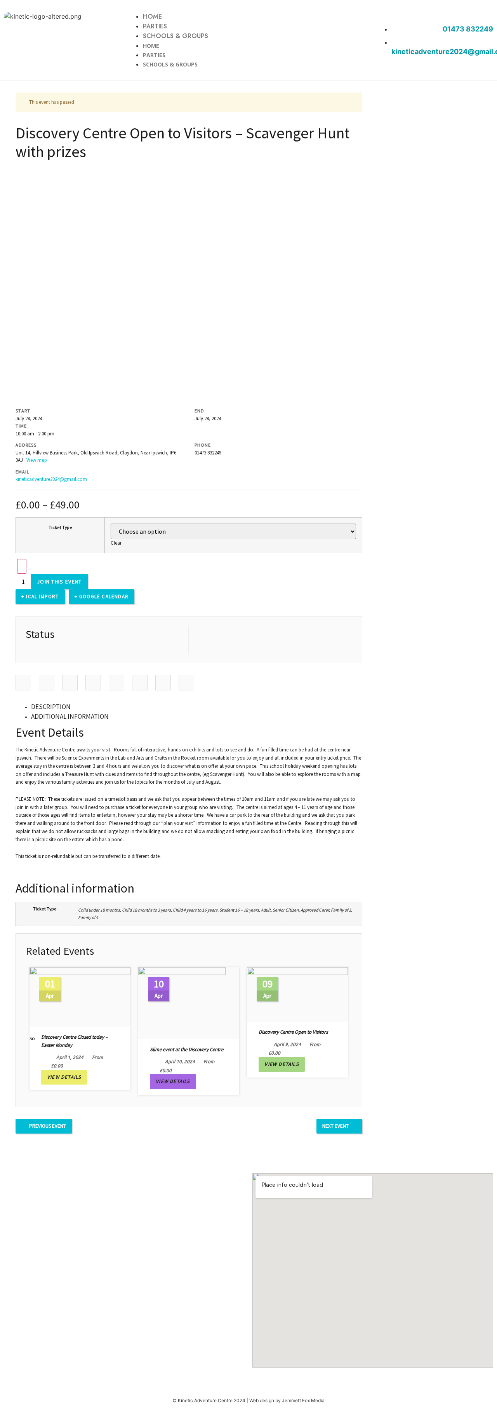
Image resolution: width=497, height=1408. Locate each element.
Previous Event (47, 1126)
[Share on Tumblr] (93, 683)
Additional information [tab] (70, 716)
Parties (155, 26)
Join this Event (59, 581)
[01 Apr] (80, 971)
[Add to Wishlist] (21, 566)
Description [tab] (51, 706)
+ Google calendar (102, 596)
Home (152, 16)
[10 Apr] (182, 971)
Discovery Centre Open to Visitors (293, 1032)
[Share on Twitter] (47, 683)
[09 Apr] (297, 971)
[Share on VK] (140, 683)
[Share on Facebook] (23, 683)
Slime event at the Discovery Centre (186, 1049)
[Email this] (163, 683)
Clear (116, 543)
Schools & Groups (175, 35)
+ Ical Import (40, 596)
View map (37, 460)
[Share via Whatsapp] (186, 683)
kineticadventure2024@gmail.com (51, 479)
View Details (64, 1077)
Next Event (335, 1126)
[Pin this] (116, 683)
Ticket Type (60, 527)
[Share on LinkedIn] (70, 683)
